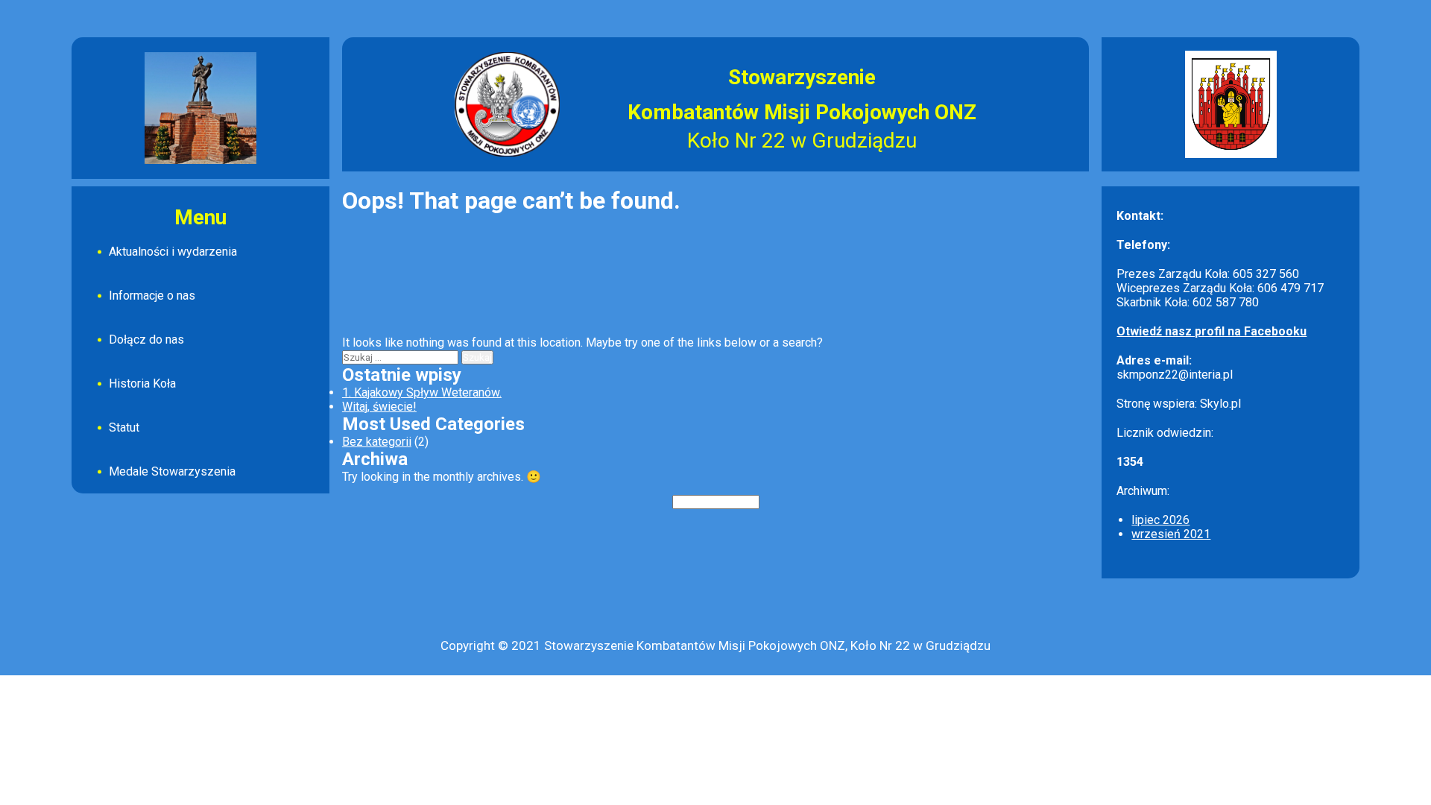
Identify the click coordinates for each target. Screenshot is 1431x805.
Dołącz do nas (146, 339)
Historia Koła (142, 383)
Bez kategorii (376, 442)
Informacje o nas (152, 295)
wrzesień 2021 (1170, 534)
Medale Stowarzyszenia (172, 471)
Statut (124, 427)
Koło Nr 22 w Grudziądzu (802, 140)
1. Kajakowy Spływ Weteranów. (422, 392)
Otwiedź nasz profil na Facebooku (1211, 331)
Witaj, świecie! (379, 407)
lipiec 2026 (1160, 520)
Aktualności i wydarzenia (173, 251)
